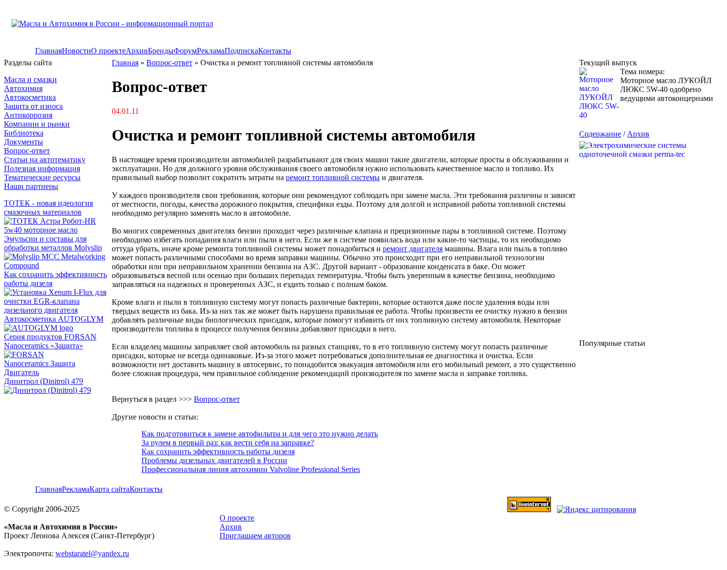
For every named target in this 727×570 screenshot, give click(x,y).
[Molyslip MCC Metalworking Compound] (58, 265)
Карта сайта (110, 489)
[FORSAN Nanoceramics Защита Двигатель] (58, 363)
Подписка (241, 51)
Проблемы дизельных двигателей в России (214, 460)
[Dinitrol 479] (50, 390)
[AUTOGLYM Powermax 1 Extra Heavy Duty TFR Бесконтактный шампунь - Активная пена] (38, 328)
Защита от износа (33, 106)
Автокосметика (30, 97)
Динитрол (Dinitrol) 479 (43, 381)
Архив (137, 51)
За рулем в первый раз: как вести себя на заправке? (227, 442)
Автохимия (23, 88)
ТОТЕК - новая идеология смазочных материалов (48, 207)
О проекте (108, 51)
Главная (48, 51)
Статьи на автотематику (45, 159)
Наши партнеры (31, 186)
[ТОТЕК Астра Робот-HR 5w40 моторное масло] (58, 230)
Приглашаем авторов (255, 535)
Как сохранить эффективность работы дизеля (218, 451)
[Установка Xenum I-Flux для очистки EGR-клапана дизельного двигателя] (58, 310)
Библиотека (24, 133)
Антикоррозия (28, 115)
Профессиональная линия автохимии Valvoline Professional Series (250, 469)
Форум (185, 51)
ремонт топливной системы (333, 177)
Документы (23, 142)
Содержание (600, 134)
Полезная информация (42, 168)
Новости (76, 51)
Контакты (274, 51)
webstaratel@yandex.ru (92, 553)
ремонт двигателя (413, 248)
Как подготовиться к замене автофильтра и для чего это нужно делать (259, 433)
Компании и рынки (37, 124)
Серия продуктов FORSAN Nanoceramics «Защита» (50, 341)
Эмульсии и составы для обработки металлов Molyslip (53, 243)
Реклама (211, 51)
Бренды (161, 51)
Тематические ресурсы (42, 177)
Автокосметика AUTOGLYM (53, 319)
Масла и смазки (30, 79)
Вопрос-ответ (27, 150)
